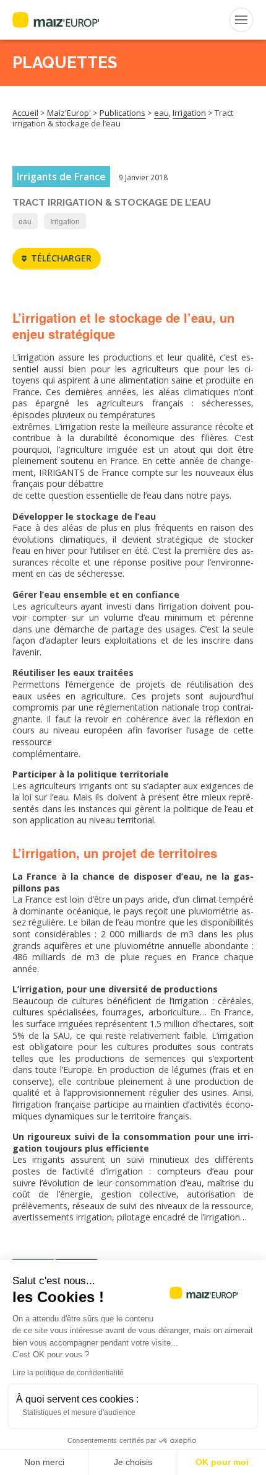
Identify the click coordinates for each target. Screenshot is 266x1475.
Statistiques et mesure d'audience (78, 1412)
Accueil (25, 112)
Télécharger (61, 258)
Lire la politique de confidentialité (68, 1372)
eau (25, 221)
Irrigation (65, 221)
